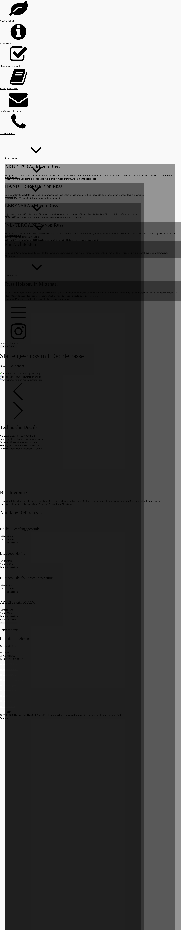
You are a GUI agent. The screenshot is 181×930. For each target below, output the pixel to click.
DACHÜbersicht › (47, 240)
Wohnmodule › (37, 217)
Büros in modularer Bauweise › (64, 179)
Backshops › (38, 198)
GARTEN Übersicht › (19, 240)
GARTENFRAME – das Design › (81, 240)
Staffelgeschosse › (88, 179)
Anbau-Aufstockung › (73, 217)
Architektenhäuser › (53, 217)
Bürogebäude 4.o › (40, 179)
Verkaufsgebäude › (53, 198)
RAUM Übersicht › (18, 179)
